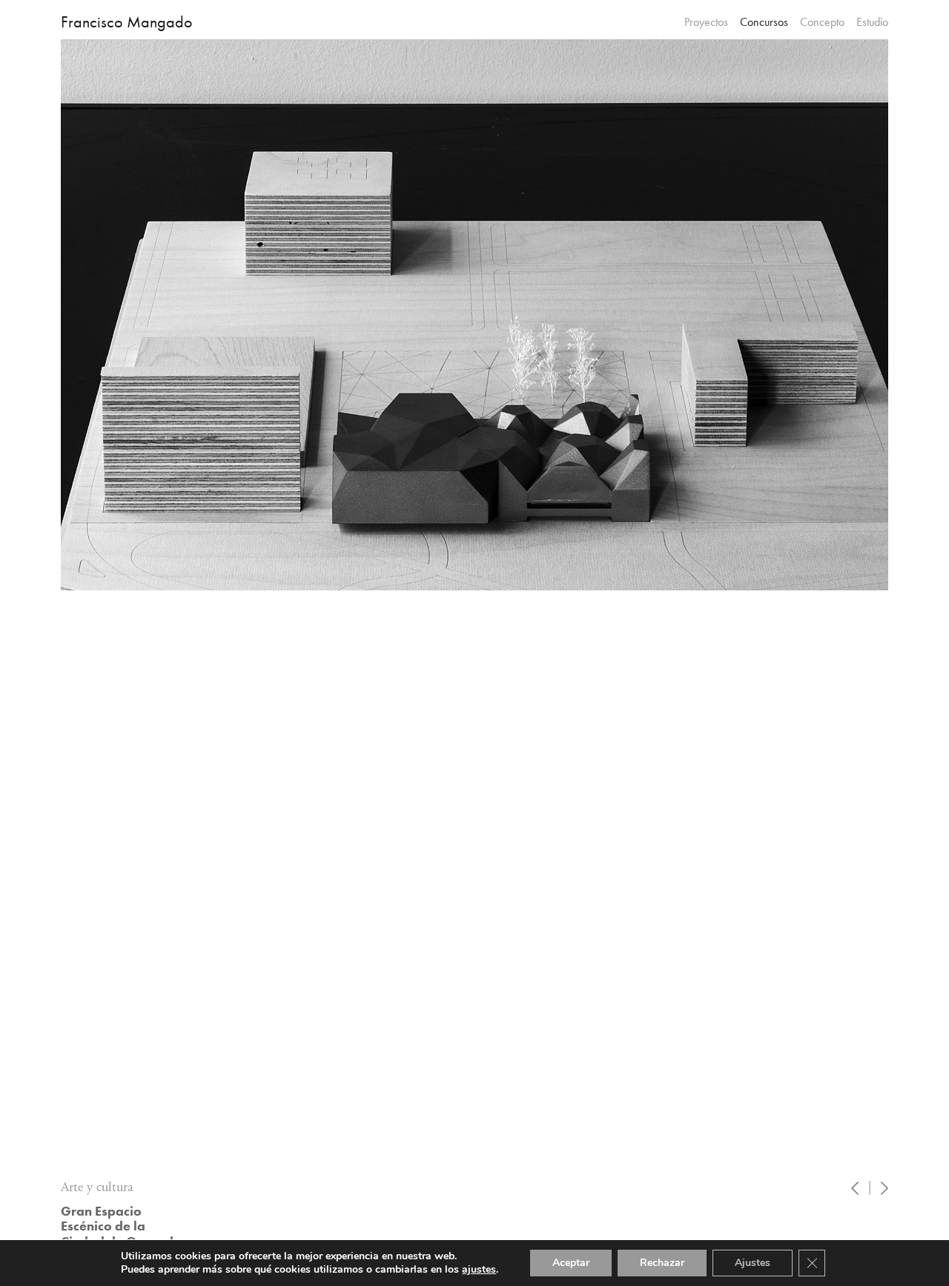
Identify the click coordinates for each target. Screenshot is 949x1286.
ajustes (479, 1269)
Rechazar (662, 1263)
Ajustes (752, 1263)
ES (911, 1263)
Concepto (822, 22)
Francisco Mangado (127, 22)
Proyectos (706, 22)
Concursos (764, 22)
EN (929, 1264)
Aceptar (570, 1263)
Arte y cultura (97, 1187)
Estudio (872, 22)
